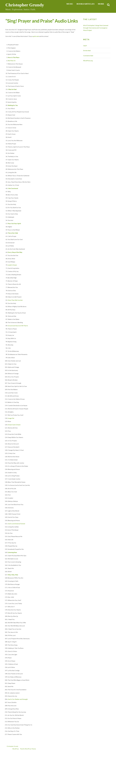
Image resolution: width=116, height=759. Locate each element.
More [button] (101, 4)
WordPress (15, 749)
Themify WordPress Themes (28, 749)
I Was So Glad (12, 89)
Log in (85, 45)
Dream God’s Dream (14, 424)
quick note (36, 36)
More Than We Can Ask (15, 300)
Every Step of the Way (15, 252)
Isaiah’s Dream (12, 265)
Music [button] (69, 4)
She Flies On (11, 60)
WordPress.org (88, 60)
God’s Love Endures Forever (16, 523)
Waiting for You (13, 105)
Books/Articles (85, 4)
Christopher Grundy (12, 746)
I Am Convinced (13, 188)
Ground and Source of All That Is (18, 325)
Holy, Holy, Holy (13, 575)
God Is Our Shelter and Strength (18, 699)
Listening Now (12, 552)
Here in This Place (13, 57)
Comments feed (88, 55)
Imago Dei (11, 418)
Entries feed (87, 50)
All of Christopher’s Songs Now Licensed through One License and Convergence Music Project (95, 27)
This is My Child (13, 233)
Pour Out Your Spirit (14, 223)
